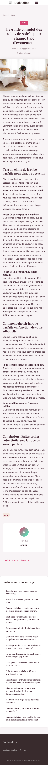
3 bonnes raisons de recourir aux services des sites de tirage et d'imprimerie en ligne (20, 691)
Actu (13, 15)
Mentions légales (10, 750)
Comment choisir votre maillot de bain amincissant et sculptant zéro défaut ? (23, 718)
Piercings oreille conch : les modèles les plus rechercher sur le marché (23, 646)
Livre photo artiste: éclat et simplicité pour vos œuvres (22, 664)
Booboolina (19, 3)
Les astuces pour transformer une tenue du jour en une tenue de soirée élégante (23, 681)
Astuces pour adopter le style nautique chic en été (23, 629)
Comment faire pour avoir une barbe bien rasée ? (22, 709)
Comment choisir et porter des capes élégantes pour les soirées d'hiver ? (22, 609)
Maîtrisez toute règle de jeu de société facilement (23, 701)
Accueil (6, 15)
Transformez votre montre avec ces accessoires (21, 592)
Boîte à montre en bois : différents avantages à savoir (21, 672)
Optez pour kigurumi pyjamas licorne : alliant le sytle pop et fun (23, 655)
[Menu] (36, 3)
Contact (23, 750)
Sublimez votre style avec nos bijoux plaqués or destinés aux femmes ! (22, 638)
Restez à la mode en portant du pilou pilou (22, 600)
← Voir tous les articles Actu (16, 560)
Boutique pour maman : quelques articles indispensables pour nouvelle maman (22, 619)
